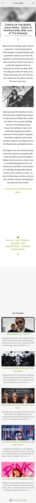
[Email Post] (18, 238)
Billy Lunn (9, 240)
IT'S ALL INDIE (18, 3)
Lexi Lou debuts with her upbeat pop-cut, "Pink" (18, 479)
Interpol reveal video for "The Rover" (18, 334)
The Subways (25, 246)
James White (15, 243)
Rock (23, 243)
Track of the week (18, 249)
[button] (18, 39)
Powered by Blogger (19, 500)
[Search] (33, 3)
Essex (18, 240)
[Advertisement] (18, 288)
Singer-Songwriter (12, 246)
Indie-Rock (25, 240)
